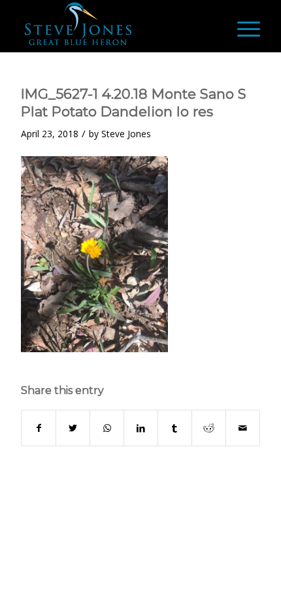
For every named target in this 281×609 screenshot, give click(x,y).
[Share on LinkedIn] (140, 428)
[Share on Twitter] (73, 428)
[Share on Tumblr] (174, 428)
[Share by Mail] (242, 428)
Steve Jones (126, 133)
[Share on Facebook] (39, 428)
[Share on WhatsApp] (107, 428)
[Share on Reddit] (208, 428)
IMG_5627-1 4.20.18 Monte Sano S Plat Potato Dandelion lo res (133, 103)
